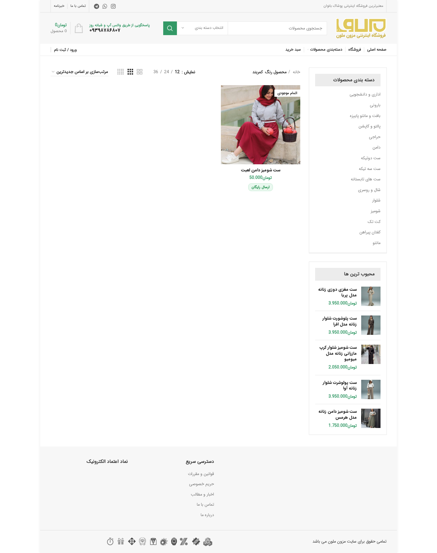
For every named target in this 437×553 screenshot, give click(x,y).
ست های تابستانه (366, 179)
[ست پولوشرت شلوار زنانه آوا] (371, 390)
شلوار (376, 200)
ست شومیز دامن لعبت (260, 170)
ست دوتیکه (371, 158)
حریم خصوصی (201, 484)
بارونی (375, 105)
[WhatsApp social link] (105, 6)
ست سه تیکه (370, 168)
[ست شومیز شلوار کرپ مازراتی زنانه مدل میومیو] (371, 357)
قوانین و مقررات (201, 474)
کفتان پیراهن (370, 232)
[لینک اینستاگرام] (113, 6)
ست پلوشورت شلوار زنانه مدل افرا (340, 321)
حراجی (375, 137)
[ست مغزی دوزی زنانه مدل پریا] (371, 297)
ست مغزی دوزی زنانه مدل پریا (337, 292)
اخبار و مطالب (202, 494)
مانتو (377, 243)
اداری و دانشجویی (365, 94)
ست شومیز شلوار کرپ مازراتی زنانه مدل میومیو (338, 353)
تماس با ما (205, 504)
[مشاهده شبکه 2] (139, 72)
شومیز (376, 211)
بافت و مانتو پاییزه (365, 116)
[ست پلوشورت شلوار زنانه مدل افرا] (371, 325)
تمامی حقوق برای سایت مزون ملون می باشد (349, 541)
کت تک (374, 221)
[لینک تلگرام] (96, 6)
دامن (376, 147)
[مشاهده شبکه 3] (130, 72)
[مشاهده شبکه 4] (120, 72)
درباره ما (207, 515)
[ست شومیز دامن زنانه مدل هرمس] (371, 419)
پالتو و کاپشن (370, 126)
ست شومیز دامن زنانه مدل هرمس (337, 414)
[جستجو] (170, 28)
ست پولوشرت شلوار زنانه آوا (340, 385)
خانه (296, 72)
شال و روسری (369, 190)
